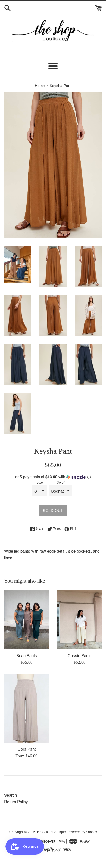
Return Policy (16, 801)
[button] (53, 477)
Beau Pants (26, 655)
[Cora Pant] (26, 708)
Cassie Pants (80, 655)
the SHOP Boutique (51, 831)
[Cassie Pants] (79, 619)
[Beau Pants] (26, 619)
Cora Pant (27, 749)
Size (39, 482)
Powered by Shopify (82, 831)
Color (61, 482)
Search (10, 795)
